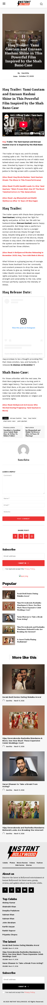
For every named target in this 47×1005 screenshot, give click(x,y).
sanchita (25, 73)
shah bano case (9, 421)
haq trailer (32, 418)
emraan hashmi (16, 418)
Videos (34, 40)
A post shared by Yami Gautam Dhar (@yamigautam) (23, 354)
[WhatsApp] (31, 536)
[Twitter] (20, 536)
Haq (4, 142)
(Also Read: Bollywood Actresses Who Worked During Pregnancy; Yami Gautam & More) (21, 408)
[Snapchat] (31, 890)
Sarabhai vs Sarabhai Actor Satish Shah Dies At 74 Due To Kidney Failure (12, 433)
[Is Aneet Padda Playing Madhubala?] (8, 640)
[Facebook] (15, 536)
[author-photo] (4, 700)
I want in (22, 563)
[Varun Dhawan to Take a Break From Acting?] (8, 618)
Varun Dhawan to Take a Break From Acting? (22, 963)
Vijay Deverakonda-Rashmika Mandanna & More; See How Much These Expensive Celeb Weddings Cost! (29, 606)
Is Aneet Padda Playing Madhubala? (26, 640)
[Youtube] (24, 890)
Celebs (13, 40)
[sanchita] (23, 450)
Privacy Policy (29, 569)
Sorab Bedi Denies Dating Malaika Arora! (27, 594)
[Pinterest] (26, 536)
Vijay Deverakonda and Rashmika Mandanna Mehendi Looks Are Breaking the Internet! (30, 629)
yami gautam (22, 421)
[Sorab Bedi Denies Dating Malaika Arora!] (8, 594)
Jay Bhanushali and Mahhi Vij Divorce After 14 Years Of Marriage (33, 433)
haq (25, 418)
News (24, 40)
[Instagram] (11, 890)
